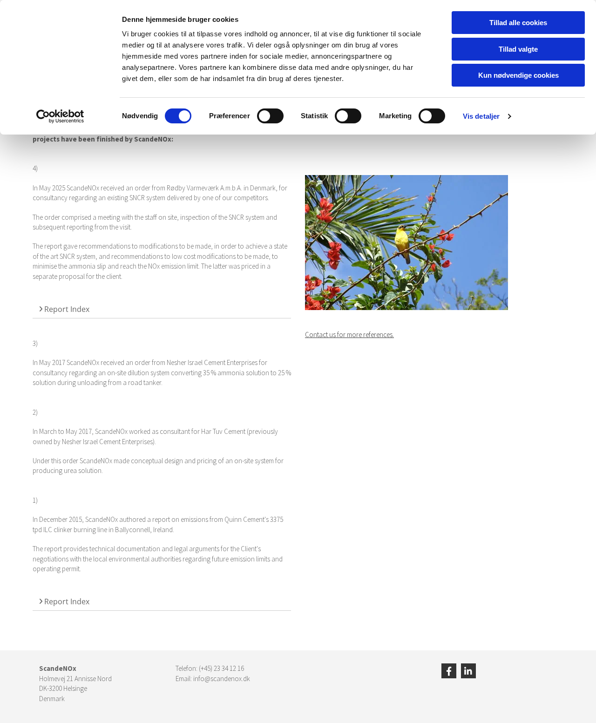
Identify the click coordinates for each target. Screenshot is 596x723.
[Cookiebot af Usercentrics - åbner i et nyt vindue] (60, 116)
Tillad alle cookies (518, 23)
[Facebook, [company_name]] (449, 671)
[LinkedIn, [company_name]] (468, 671)
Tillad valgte (518, 49)
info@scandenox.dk (221, 678)
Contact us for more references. (349, 334)
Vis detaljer (481, 116)
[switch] (270, 115)
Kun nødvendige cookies (518, 75)
